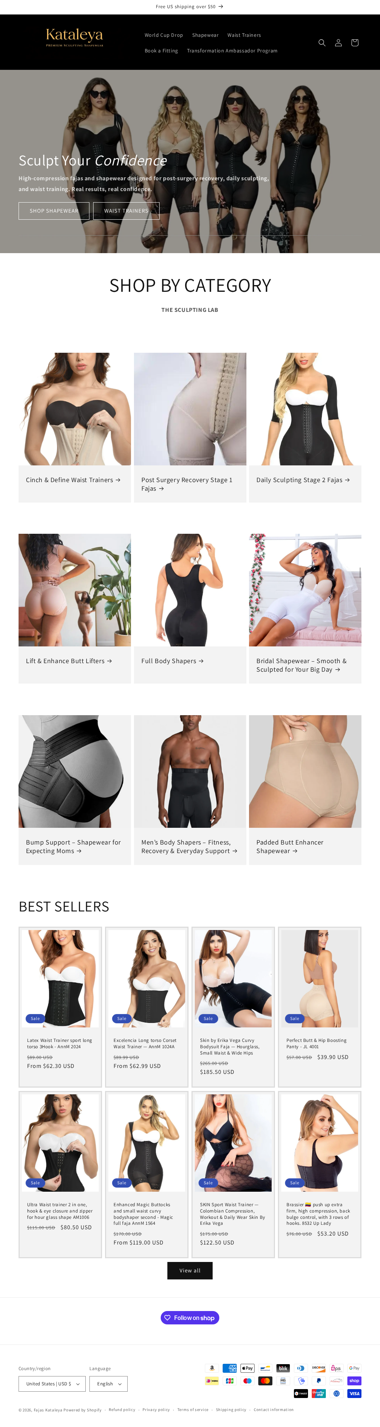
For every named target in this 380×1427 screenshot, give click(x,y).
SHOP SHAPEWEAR (54, 210)
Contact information (274, 1409)
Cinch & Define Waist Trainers (69, 479)
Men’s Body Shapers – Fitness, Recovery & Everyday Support (185, 846)
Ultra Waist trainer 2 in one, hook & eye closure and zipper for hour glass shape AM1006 (59, 1210)
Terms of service (193, 1409)
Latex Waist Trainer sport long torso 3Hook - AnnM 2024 (59, 1043)
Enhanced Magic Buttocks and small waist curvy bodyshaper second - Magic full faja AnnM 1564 (143, 1213)
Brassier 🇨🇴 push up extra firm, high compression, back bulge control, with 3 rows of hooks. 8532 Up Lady (318, 1213)
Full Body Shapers (168, 660)
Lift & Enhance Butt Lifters (65, 660)
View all (190, 1270)
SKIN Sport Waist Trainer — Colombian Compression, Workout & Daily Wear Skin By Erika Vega (232, 1213)
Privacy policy (156, 1409)
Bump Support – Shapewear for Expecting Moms (73, 846)
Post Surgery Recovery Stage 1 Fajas (186, 484)
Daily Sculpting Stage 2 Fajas (299, 479)
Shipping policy (231, 1409)
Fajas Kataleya (48, 1410)
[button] (322, 43)
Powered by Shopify (82, 1410)
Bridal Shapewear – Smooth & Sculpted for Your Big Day (301, 665)
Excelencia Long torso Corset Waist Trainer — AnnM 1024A (145, 1043)
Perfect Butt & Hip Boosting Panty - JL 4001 (316, 1043)
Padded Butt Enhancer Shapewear (290, 846)
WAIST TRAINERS (126, 210)
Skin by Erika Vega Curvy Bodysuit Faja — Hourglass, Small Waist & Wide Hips (230, 1046)
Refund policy (122, 1409)
